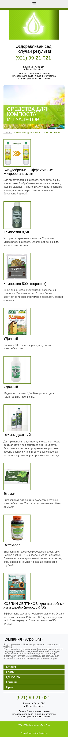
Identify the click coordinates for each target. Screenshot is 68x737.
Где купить (13, 677)
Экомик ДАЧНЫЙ (17, 435)
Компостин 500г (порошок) (24, 284)
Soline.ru (43, 733)
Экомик (9, 493)
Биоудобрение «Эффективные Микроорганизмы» (28, 172)
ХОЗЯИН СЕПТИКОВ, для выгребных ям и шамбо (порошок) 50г (33, 605)
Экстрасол (11, 545)
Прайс (10, 687)
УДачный (10, 339)
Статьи (10, 671)
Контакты (12, 682)
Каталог (7, 132)
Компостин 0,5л (16, 232)
